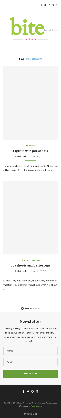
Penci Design (36, 406)
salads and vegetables (30, 260)
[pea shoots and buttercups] (30, 217)
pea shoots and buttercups (31, 266)
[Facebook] (41, 5)
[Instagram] (49, 5)
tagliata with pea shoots (30, 151)
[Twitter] (45, 5)
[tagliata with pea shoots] (30, 103)
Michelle (22, 156)
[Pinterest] (53, 5)
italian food (30, 146)
